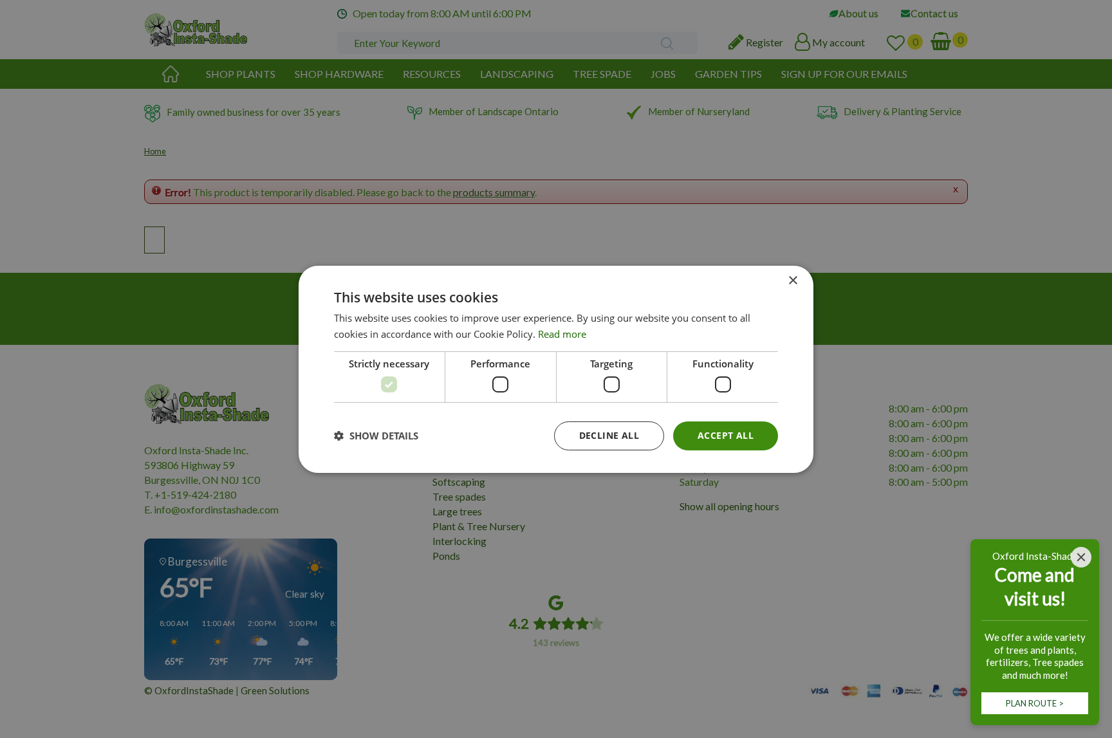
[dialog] (556, 368)
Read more (562, 333)
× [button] (792, 280)
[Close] (1081, 557)
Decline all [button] (609, 435)
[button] (376, 436)
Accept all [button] (726, 435)
